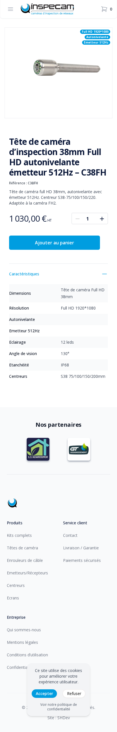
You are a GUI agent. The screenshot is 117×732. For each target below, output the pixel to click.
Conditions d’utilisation (27, 654)
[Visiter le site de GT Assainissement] (79, 449)
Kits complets (19, 535)
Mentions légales (22, 642)
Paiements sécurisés (82, 560)
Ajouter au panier (54, 243)
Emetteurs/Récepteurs (27, 573)
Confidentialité (20, 667)
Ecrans (13, 598)
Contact (70, 535)
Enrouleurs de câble (25, 560)
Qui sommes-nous (24, 629)
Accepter (44, 693)
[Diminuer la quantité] (77, 218)
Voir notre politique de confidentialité (58, 707)
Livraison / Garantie (81, 547)
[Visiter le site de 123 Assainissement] (38, 449)
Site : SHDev (58, 717)
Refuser (74, 693)
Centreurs (16, 585)
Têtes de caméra (22, 547)
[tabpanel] (58, 72)
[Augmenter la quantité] (102, 218)
